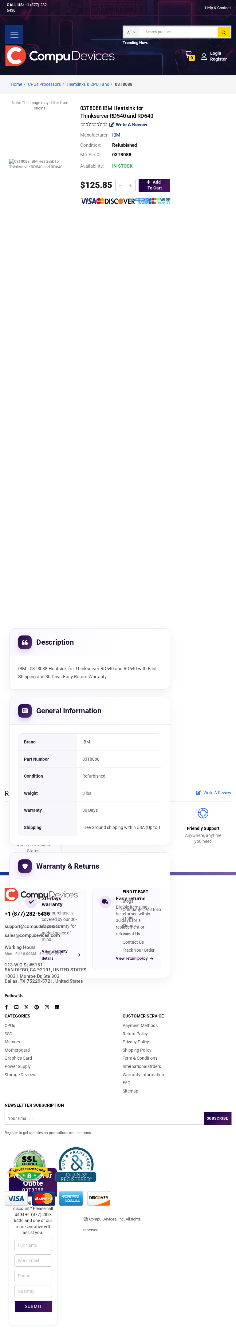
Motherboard (17, 1050)
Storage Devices (20, 1074)
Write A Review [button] (217, 792)
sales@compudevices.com (32, 935)
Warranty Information (143, 1074)
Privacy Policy (136, 1041)
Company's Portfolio (142, 909)
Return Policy (135, 1033)
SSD (8, 1033)
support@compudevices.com (35, 926)
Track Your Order (139, 950)
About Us (131, 933)
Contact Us (133, 942)
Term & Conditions (140, 1058)
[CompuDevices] (61, 55)
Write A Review (131, 124)
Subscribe (217, 1118)
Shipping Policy (137, 1050)
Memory (12, 1041)
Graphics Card (18, 1058)
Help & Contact (218, 7)
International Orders (142, 1066)
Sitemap (130, 1091)
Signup (129, 925)
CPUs (10, 1025)
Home (16, 84)
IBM (116, 135)
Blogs (128, 901)
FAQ (127, 1082)
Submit (33, 1306)
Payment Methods (140, 1025)
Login (128, 917)
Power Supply (18, 1066)
